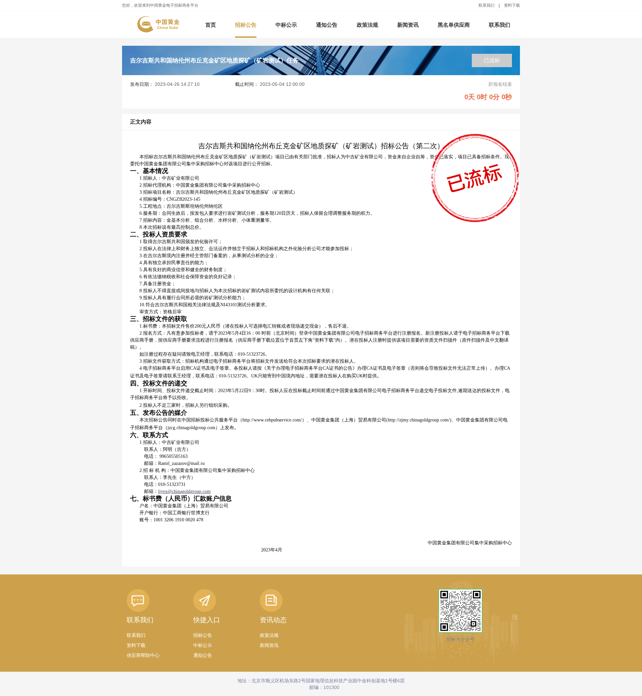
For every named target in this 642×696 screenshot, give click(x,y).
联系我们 (486, 5)
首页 (210, 25)
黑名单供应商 (454, 25)
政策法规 (367, 25)
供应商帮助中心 (143, 655)
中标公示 (286, 25)
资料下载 (512, 5)
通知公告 (326, 25)
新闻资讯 (408, 25)
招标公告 (245, 25)
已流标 (492, 60)
